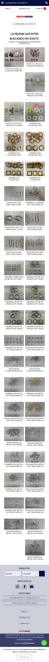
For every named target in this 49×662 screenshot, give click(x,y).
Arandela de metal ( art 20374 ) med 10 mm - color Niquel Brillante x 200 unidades (14, 394)
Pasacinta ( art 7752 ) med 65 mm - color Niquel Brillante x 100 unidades (14, 228)
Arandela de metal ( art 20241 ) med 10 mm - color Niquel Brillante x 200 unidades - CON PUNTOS (14, 349)
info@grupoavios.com (32, 597)
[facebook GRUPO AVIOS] (24, 586)
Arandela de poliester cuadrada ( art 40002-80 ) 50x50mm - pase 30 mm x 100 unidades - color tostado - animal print (35, 179)
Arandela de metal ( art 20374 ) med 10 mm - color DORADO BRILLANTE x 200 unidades (35, 394)
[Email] (31, 586)
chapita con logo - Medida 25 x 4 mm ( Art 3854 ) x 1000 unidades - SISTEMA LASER (35, 95)
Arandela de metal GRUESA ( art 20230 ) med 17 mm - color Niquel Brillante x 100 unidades (14, 303)
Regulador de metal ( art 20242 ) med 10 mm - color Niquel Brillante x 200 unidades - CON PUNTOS (35, 349)
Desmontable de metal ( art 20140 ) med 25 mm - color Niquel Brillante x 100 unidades (35, 558)
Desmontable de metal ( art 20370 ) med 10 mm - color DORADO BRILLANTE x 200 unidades (35, 444)
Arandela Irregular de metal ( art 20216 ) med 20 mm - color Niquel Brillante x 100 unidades (14, 278)
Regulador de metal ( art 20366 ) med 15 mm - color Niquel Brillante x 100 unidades (35, 490)
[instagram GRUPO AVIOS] (17, 586)
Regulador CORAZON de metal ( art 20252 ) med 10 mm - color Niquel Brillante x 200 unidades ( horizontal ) (14, 370)
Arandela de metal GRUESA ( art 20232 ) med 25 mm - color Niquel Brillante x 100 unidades (14, 328)
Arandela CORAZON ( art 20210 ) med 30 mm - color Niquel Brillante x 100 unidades (35, 204)
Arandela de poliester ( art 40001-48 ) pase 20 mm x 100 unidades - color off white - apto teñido (35, 124)
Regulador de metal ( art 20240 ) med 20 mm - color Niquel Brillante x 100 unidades (35, 511)
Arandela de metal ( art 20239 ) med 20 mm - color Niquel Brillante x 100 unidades (14, 511)
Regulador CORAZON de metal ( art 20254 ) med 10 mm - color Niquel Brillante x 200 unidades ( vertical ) (35, 370)
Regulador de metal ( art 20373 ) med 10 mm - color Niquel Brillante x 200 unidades (14, 419)
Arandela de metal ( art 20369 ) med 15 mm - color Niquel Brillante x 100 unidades (14, 490)
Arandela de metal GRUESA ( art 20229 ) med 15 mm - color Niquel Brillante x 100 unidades (35, 278)
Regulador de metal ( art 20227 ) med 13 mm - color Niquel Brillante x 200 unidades (35, 465)
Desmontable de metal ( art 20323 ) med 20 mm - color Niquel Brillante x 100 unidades (35, 532)
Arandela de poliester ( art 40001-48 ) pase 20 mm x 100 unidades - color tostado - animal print (14, 154)
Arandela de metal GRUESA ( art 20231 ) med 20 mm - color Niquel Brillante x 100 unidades (35, 303)
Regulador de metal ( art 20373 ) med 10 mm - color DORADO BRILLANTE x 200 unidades (35, 419)
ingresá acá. (40, 637)
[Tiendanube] (24, 644)
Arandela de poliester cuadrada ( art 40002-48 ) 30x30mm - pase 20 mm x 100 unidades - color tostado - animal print (14, 179)
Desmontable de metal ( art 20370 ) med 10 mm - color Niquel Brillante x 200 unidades (14, 444)
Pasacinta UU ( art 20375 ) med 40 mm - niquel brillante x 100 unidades (35, 253)
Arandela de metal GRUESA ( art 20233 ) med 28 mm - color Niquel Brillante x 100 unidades (35, 328)
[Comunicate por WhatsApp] (44, 643)
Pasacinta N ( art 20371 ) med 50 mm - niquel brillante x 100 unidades (14, 253)
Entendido (24, 657)
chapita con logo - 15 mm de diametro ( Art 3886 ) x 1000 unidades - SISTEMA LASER (14, 70)
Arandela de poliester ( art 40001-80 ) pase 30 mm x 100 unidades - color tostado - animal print (35, 154)
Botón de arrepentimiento (25, 639)
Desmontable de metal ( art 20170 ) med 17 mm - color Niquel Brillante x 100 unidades (14, 532)
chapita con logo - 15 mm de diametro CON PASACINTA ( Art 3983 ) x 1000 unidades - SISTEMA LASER (35, 65)
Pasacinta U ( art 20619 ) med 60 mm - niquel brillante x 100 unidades (35, 228)
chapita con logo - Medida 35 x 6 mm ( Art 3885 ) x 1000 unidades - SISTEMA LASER (14, 124)
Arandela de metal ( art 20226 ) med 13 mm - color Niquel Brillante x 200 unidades (14, 465)
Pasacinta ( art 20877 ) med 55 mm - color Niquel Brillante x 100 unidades (14, 204)
